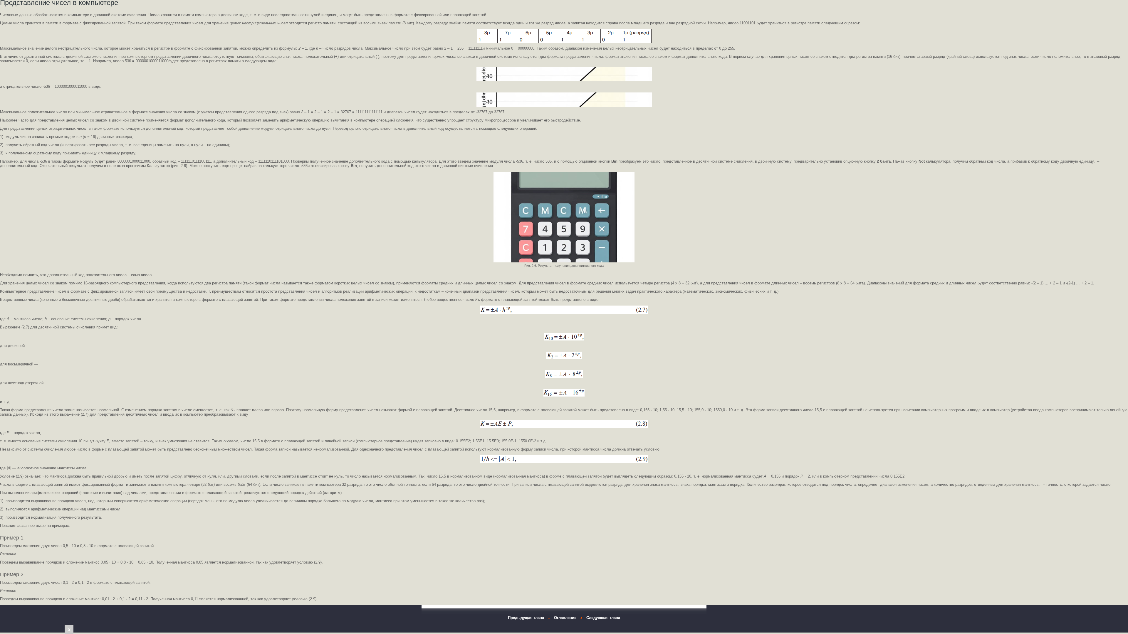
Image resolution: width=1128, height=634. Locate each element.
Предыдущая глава (526, 618)
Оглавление (565, 618)
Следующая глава (603, 618)
